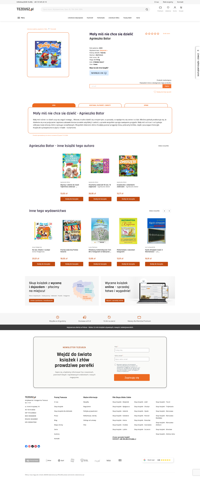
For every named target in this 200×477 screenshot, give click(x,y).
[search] (147, 9)
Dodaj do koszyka (71, 199)
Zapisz (167, 86)
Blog (55, 420)
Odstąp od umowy (89, 420)
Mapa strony (58, 425)
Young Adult (127, 18)
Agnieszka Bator (100, 39)
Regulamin (87, 407)
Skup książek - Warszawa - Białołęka (165, 417)
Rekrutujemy (168, 2)
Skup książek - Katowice (120, 416)
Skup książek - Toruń (163, 402)
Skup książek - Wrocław (164, 429)
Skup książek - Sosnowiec (143, 425)
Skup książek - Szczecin (142, 429)
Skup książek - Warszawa (164, 411)
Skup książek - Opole (141, 411)
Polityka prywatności (90, 411)
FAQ (84, 425)
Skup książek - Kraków (120, 425)
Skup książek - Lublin (119, 429)
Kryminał (90, 18)
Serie (138, 18)
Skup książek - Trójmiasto (164, 407)
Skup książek (58, 407)
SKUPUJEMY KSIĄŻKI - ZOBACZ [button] (198, 64)
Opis (53, 105)
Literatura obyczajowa (75, 18)
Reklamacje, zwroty (90, 416)
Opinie (146, 105)
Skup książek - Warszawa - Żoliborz (165, 424)
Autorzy (56, 434)
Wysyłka (86, 402)
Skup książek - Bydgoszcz (121, 407)
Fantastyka (101, 18)
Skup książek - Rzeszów (142, 420)
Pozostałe (53, 29)
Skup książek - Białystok (120, 402)
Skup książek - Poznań (141, 416)
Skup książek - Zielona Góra (165, 434)
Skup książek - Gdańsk (120, 411)
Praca (56, 416)
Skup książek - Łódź (141, 402)
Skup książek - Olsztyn (142, 407)
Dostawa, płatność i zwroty (100, 105)
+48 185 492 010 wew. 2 (128, 439)
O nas (156, 2)
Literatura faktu (114, 18)
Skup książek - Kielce (119, 420)
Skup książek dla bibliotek (63, 411)
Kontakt (180, 2)
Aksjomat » (103, 50)
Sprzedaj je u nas (97, 73)
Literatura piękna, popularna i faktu (37, 29)
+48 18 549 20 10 (40, 2)
